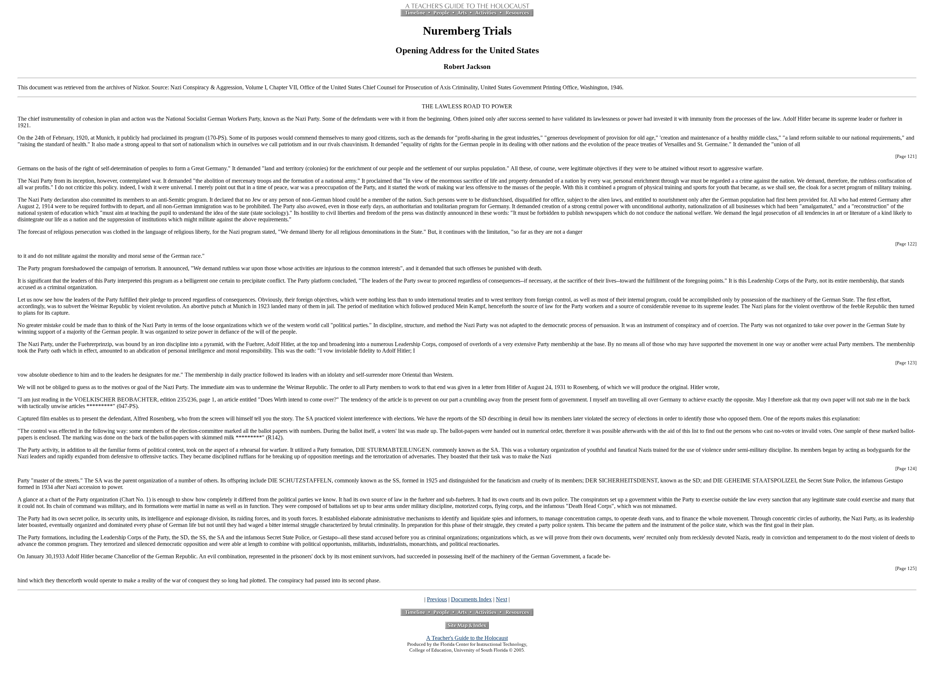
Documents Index (471, 599)
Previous (437, 599)
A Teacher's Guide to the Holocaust (467, 638)
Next (501, 599)
